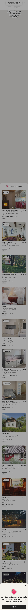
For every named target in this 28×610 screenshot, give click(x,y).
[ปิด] (25, 585)
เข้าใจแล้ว (14, 607)
